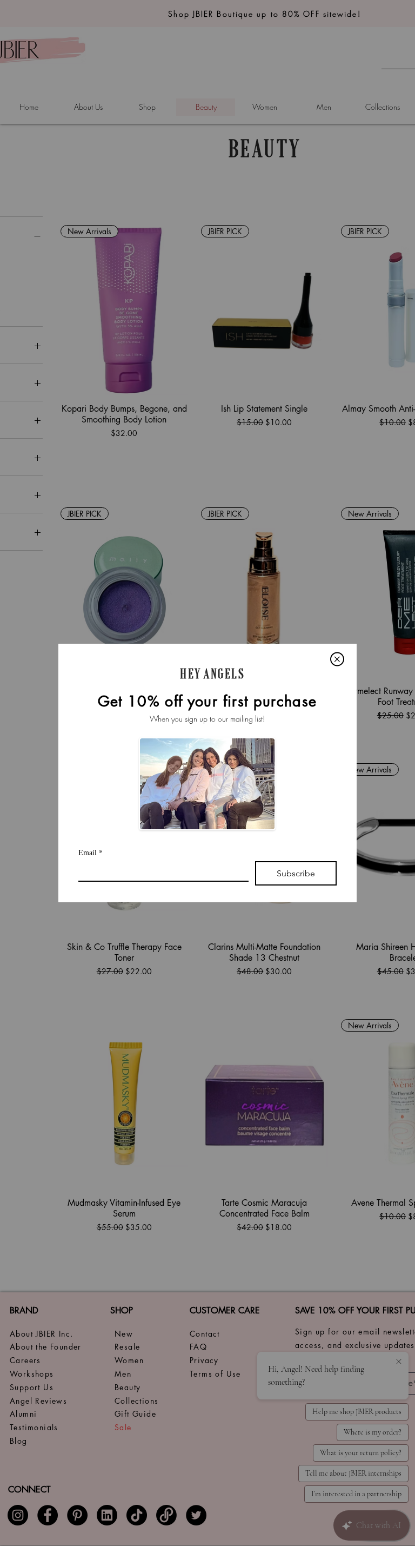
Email (90, 852)
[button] (337, 659)
